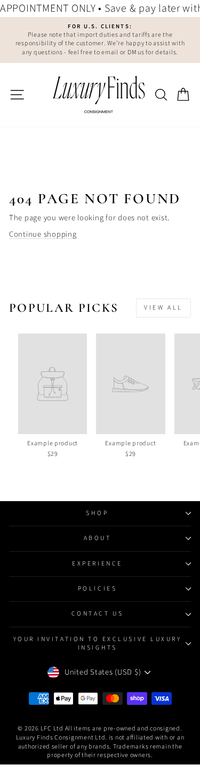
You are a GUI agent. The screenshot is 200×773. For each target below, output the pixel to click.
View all (163, 307)
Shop (97, 513)
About (97, 538)
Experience (97, 563)
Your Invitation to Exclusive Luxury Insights (97, 643)
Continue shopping (43, 234)
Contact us (97, 613)
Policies (97, 588)
